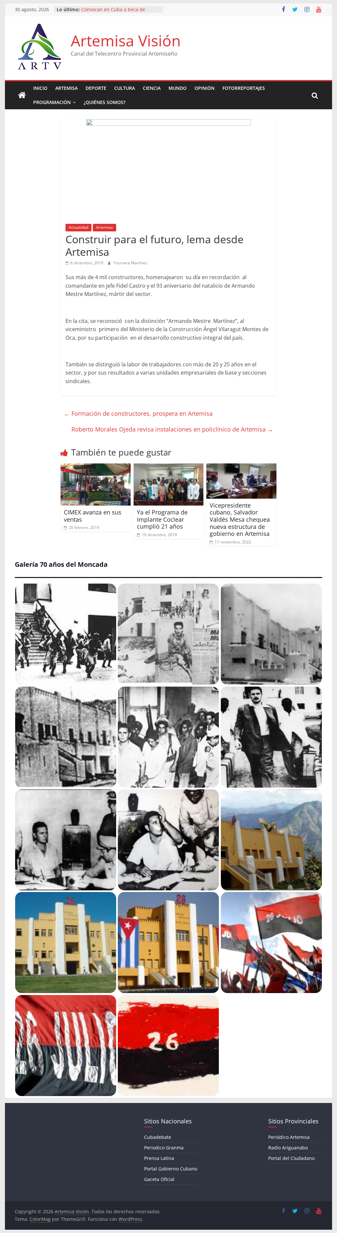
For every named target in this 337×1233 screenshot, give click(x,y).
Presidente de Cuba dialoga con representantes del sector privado (118, 12)
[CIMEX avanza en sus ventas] (96, 467)
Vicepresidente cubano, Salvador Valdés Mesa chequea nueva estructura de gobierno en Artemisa (240, 519)
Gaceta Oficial (159, 1179)
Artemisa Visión (126, 40)
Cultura (124, 88)
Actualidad (78, 227)
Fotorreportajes (243, 88)
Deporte (96, 88)
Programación (52, 102)
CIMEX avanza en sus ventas (92, 515)
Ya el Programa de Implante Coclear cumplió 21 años (162, 519)
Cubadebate (157, 1137)
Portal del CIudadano (291, 1158)
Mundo (177, 88)
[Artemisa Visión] (22, 95)
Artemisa (66, 88)
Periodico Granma (164, 1147)
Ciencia (152, 88)
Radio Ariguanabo (288, 1147)
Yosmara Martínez (130, 263)
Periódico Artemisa (289, 1137)
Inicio (40, 88)
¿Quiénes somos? (104, 102)
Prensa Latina (159, 1158)
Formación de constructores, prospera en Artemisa (138, 413)
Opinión (204, 88)
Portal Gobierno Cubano (170, 1169)
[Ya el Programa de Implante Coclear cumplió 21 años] (169, 467)
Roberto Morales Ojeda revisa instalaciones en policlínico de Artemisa (172, 429)
